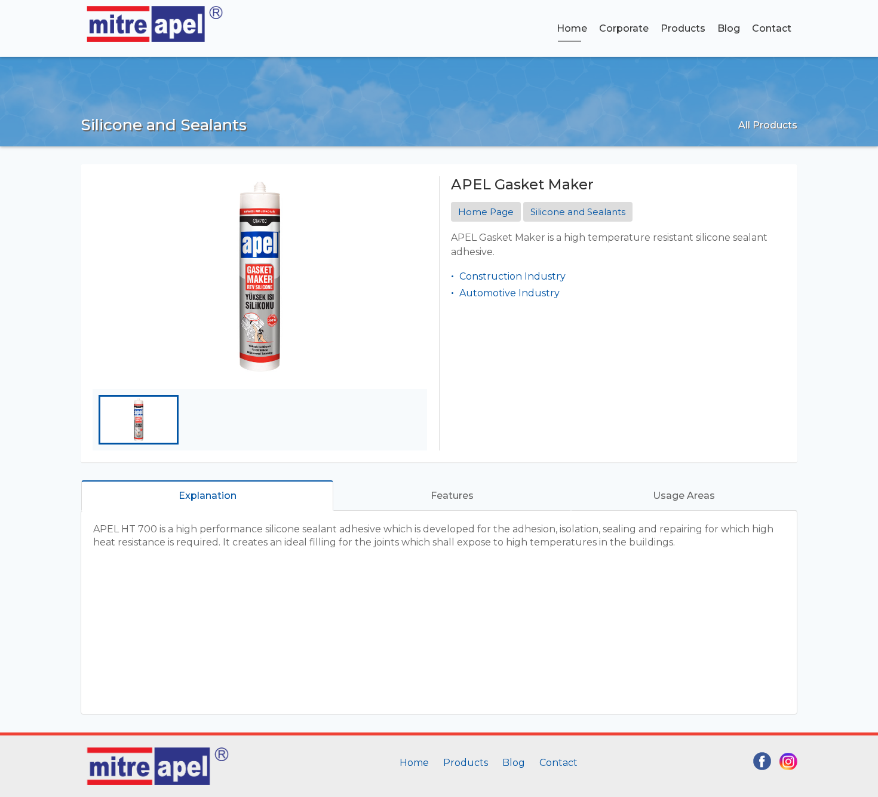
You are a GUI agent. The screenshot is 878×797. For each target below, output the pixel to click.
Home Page (486, 211)
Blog (728, 28)
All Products (767, 125)
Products (683, 28)
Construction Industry (512, 276)
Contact (771, 28)
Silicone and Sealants (577, 211)
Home (572, 28)
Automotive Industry (509, 293)
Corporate (624, 28)
